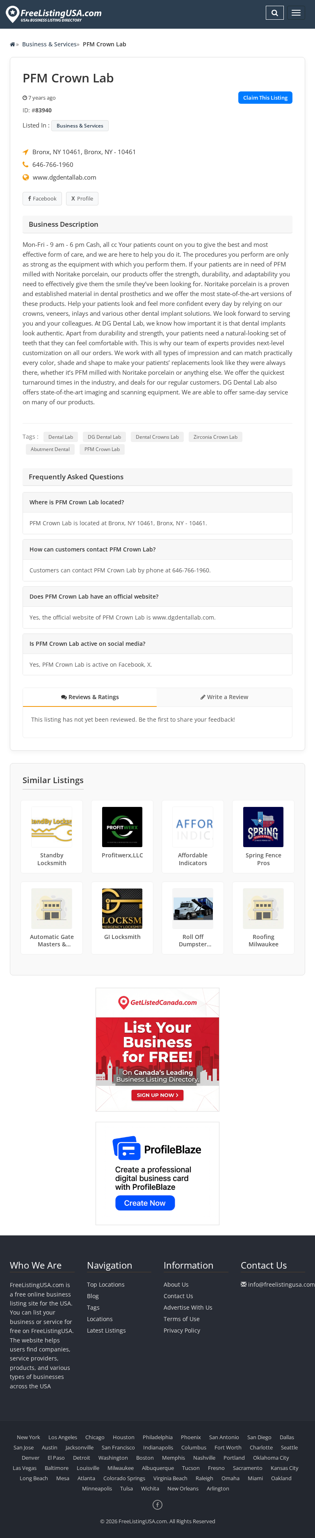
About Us (176, 1284)
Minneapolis (97, 1488)
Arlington (218, 1488)
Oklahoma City (271, 1457)
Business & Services (49, 44)
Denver (30, 1457)
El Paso (56, 1457)
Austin (49, 1447)
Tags (93, 1307)
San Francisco (118, 1447)
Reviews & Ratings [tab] (93, 697)
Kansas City (285, 1468)
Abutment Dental (50, 449)
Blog (93, 1296)
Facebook (45, 198)
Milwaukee (120, 1468)
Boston (145, 1457)
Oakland (281, 1478)
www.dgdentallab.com (64, 177)
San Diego (259, 1437)
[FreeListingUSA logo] (53, 14)
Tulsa (126, 1488)
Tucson (191, 1468)
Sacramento (247, 1468)
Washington (113, 1457)
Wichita (150, 1488)
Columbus (193, 1447)
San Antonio (224, 1437)
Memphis (173, 1457)
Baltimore (56, 1468)
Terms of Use (182, 1319)
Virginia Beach (170, 1478)
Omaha (230, 1478)
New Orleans (183, 1488)
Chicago (95, 1437)
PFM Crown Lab (102, 449)
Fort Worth (228, 1447)
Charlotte (261, 1447)
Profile (85, 198)
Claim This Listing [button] (265, 97)
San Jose (24, 1447)
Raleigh (204, 1478)
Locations (100, 1319)
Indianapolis (158, 1447)
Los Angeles (62, 1437)
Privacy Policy (182, 1330)
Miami (255, 1478)
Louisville (88, 1468)
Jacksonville (80, 1447)
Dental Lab (60, 436)
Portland (234, 1457)
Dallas (287, 1437)
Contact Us (178, 1296)
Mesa (62, 1478)
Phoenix (191, 1437)
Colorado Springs (124, 1478)
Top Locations (106, 1284)
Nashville (204, 1457)
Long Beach (34, 1478)
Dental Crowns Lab (157, 436)
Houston (124, 1437)
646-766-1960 (52, 164)
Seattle (289, 1447)
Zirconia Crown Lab (215, 436)
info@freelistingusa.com (281, 1284)
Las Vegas (25, 1468)
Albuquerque (158, 1468)
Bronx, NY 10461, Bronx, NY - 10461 (84, 152)
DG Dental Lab (104, 436)
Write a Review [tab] (226, 697)
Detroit (81, 1457)
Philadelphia (158, 1437)
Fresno (216, 1468)
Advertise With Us (188, 1307)
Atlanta (86, 1478)
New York (28, 1437)
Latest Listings (106, 1330)
